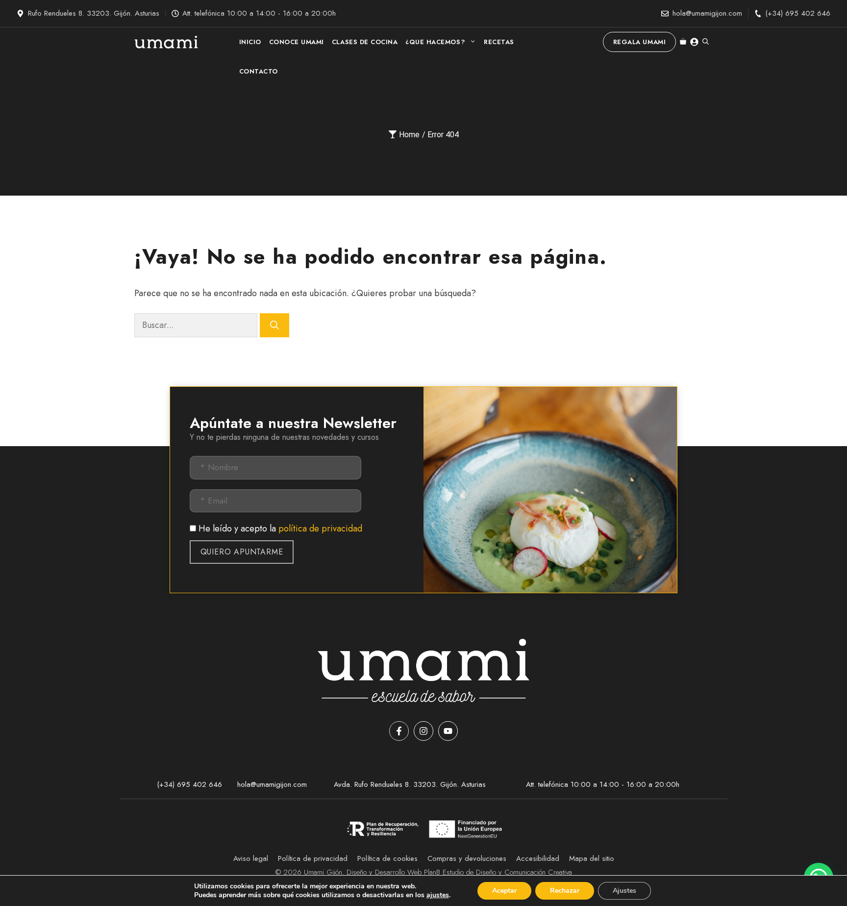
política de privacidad (320, 528)
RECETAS (499, 42)
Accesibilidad (537, 858)
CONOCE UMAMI (296, 42)
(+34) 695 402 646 (797, 13)
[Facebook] (399, 731)
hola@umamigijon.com (707, 13)
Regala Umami (639, 42)
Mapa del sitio (591, 858)
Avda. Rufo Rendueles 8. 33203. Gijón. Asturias (410, 784)
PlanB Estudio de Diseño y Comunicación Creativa (498, 872)
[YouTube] (448, 731)
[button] (705, 42)
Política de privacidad (313, 858)
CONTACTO (258, 71)
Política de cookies (387, 858)
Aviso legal (250, 858)
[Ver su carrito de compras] (683, 42)
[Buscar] (274, 325)
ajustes (437, 895)
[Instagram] (423, 731)
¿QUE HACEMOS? (435, 42)
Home (409, 134)
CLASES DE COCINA (365, 42)
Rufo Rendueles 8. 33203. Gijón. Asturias (93, 13)
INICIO (250, 42)
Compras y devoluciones (466, 858)
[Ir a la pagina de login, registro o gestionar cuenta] (694, 42)
